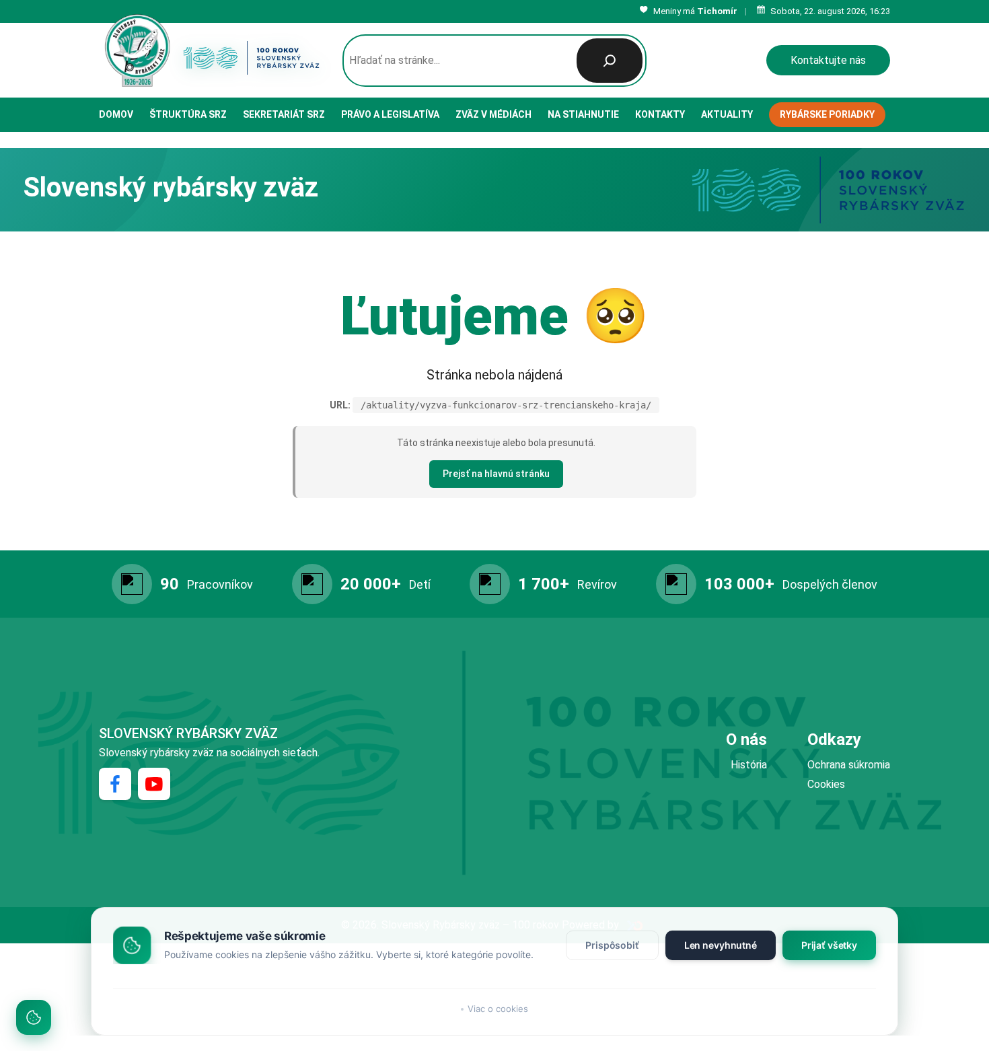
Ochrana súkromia (848, 764)
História (749, 764)
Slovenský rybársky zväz (188, 733)
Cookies (826, 784)
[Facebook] (115, 784)
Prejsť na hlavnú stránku (496, 473)
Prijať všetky (829, 945)
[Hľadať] (610, 60)
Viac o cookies (498, 1008)
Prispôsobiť (611, 945)
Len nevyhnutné (720, 945)
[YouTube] (154, 784)
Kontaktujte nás (828, 60)
